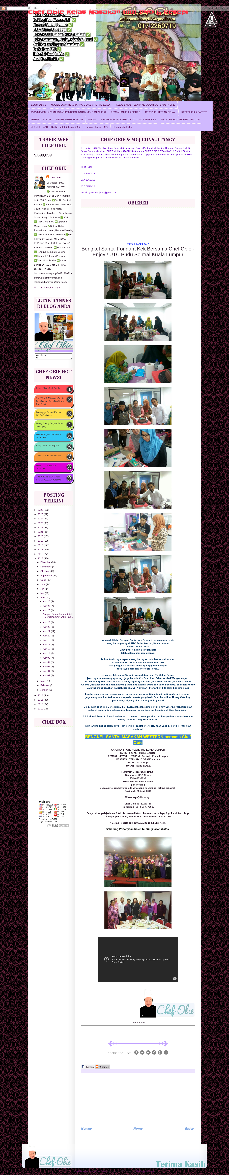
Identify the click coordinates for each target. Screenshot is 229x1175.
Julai (43, 584)
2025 (41, 514)
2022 (41, 527)
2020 (41, 536)
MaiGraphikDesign (145, 1171)
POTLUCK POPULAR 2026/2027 (46, 467)
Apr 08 (47, 658)
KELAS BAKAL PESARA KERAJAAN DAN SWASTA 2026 (145, 105)
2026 (41, 510)
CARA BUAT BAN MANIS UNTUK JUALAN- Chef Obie (49, 478)
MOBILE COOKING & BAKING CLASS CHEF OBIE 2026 (81, 105)
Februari (45, 685)
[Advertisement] (138, 1101)
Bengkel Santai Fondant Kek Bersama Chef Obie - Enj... (57, 615)
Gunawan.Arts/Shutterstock (48, 455)
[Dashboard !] (212, 33)
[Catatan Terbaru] (86, 1129)
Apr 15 (47, 644)
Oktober (45, 571)
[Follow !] (210, 37)
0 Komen (104, 1067)
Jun (42, 589)
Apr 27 (47, 606)
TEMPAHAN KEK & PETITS (125, 112)
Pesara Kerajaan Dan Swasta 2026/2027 (48, 436)
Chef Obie (55, 177)
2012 (41, 704)
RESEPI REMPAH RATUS (69, 119)
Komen (89, 1067)
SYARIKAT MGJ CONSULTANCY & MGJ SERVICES (128, 119)
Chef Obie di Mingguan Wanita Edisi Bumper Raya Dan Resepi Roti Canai (50, 401)
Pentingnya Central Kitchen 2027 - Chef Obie (48, 414)
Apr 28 (47, 601)
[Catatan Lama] (189, 1129)
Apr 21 (47, 631)
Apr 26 (47, 610)
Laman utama (38, 105)
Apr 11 (47, 653)
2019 (41, 541)
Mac (43, 681)
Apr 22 (47, 627)
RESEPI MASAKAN (41, 119)
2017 (41, 549)
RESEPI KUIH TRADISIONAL (160, 112)
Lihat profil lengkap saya (47, 287)
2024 (41, 518)
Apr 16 (47, 640)
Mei (42, 593)
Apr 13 (47, 649)
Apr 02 (47, 675)
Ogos (43, 580)
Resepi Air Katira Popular (47, 445)
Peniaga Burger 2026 (97, 127)
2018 (41, 545)
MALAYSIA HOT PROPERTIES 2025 (180, 119)
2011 (40, 708)
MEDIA (92, 119)
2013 (41, 700)
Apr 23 (47, 622)
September (46, 575)
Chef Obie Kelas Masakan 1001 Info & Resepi (108, 12)
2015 (41, 558)
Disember (45, 562)
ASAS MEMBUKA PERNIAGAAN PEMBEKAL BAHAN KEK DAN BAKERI (68, 112)
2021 (41, 532)
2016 (41, 554)
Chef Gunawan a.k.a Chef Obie (90, 1171)
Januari (44, 690)
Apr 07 (47, 662)
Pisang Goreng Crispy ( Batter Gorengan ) (49, 425)
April (43, 597)
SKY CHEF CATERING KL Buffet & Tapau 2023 (55, 127)
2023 (41, 523)
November (46, 566)
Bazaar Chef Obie (122, 127)
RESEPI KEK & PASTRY (194, 112)
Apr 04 (47, 671)
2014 (41, 695)
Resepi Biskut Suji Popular (48, 388)
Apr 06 (47, 666)
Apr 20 (47, 635)
